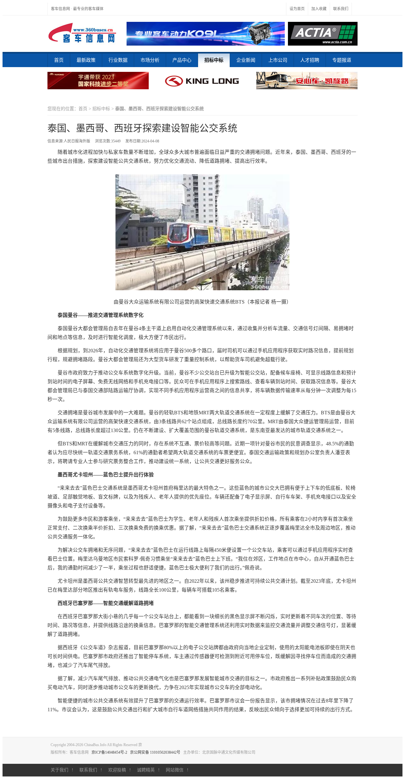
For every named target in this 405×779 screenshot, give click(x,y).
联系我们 (340, 9)
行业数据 (118, 60)
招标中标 (213, 60)
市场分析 (149, 60)
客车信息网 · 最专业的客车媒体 (77, 9)
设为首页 (297, 9)
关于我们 (59, 770)
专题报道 (341, 60)
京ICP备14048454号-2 (109, 752)
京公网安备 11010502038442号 (155, 752)
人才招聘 (309, 60)
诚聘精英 (146, 770)
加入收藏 (319, 9)
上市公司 (277, 60)
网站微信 (175, 770)
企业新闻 (245, 60)
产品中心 (181, 60)
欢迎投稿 (117, 770)
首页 (59, 60)
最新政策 (86, 60)
